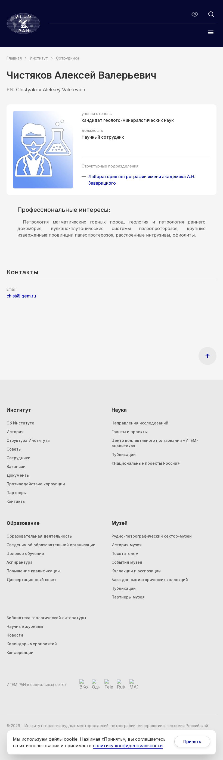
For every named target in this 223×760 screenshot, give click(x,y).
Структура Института (28, 440)
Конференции (20, 652)
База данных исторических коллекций (150, 579)
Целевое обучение (25, 553)
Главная (14, 58)
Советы (14, 449)
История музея (127, 544)
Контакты (16, 501)
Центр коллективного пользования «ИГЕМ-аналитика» (155, 443)
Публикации (124, 454)
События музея (127, 562)
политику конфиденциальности (128, 745)
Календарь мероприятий (32, 643)
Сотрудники (67, 58)
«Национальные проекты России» (146, 463)
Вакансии (16, 466)
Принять (192, 741)
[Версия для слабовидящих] (194, 14)
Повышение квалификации (33, 571)
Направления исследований (140, 423)
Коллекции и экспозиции (136, 571)
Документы (18, 475)
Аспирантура (20, 562)
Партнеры (17, 492)
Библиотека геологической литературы (46, 617)
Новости (15, 635)
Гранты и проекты (130, 431)
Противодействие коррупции (36, 484)
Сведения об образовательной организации (51, 544)
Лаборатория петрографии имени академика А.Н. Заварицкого (141, 180)
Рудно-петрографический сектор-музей (152, 536)
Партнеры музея (128, 597)
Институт (39, 58)
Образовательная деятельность (39, 536)
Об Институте (20, 423)
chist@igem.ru (21, 296)
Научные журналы (25, 626)
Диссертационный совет (31, 579)
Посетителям (125, 553)
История (15, 431)
